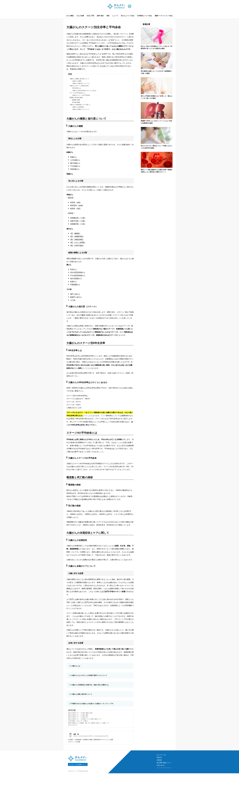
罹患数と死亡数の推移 (76, 97)
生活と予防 (90, 15)
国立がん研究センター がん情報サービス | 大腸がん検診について (85, 719)
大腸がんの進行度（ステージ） (81, 83)
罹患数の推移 (76, 100)
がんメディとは (161, 755)
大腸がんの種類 (76, 81)
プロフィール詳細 (74, 742)
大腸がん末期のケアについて (80, 109)
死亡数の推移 (76, 102)
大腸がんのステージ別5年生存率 (79, 86)
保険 (107, 15)
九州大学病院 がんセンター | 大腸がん (78, 721)
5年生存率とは (76, 88)
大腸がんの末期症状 (78, 107)
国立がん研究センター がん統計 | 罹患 (78, 715)
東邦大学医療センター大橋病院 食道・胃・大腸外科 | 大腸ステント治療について (88, 723)
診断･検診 (100, 15)
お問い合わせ (160, 765)
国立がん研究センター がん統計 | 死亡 (78, 717)
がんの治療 (80, 15)
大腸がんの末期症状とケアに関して (80, 104)
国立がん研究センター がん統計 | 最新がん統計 (80, 713)
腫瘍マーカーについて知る (164, 15)
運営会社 (159, 757)
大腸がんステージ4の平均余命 (81, 95)
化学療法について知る (144, 15)
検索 (129, 6)
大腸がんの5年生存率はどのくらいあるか (84, 90)
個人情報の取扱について (164, 762)
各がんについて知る (127, 15)
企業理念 (159, 760)
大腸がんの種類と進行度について (79, 79)
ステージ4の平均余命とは (77, 93)
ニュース (115, 15)
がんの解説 (70, 15)
